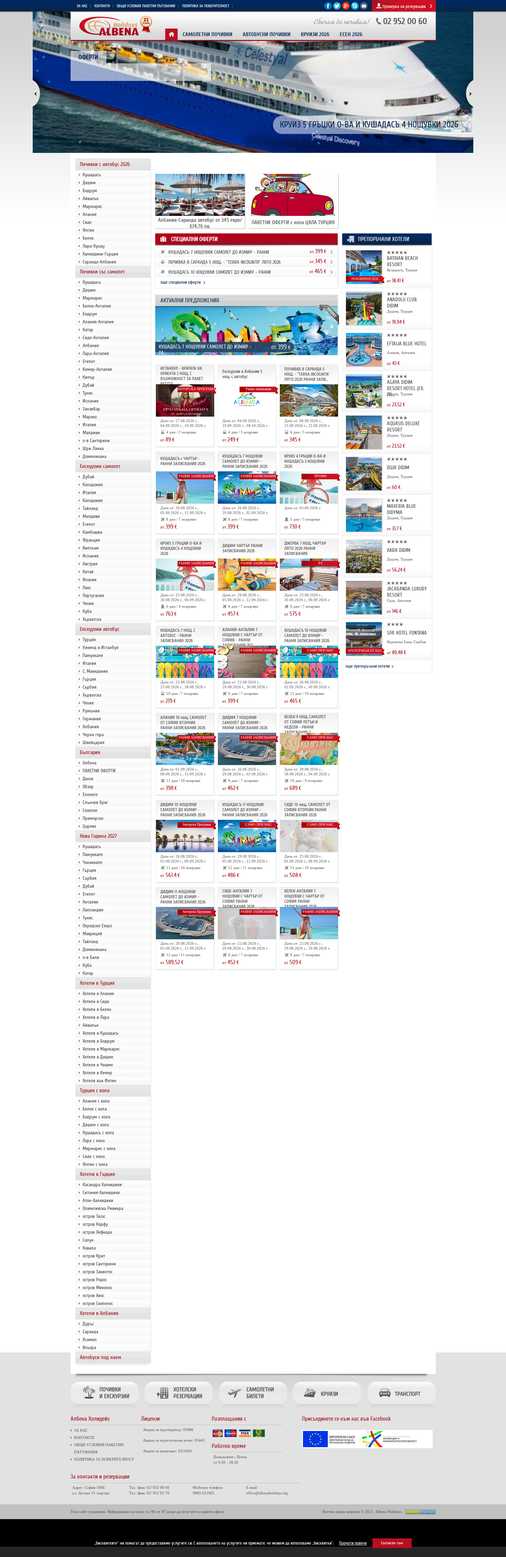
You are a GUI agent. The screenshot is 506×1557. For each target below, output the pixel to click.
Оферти (88, 57)
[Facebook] (328, 8)
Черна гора (93, 734)
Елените (90, 794)
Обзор (88, 786)
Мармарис (92, 206)
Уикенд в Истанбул (101, 647)
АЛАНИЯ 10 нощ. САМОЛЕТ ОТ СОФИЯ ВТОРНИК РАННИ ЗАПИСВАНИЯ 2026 (183, 723)
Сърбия (89, 687)
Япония (89, 579)
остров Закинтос (98, 1271)
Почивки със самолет (102, 271)
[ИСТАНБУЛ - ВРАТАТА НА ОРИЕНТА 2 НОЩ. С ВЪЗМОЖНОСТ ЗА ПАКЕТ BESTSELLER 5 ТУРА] (185, 415)
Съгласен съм (392, 1543)
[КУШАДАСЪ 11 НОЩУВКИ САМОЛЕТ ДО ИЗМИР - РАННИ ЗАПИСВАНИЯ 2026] (247, 851)
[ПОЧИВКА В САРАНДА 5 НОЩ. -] (309, 415)
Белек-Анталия (97, 306)
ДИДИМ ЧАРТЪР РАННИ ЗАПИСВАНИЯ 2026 (242, 548)
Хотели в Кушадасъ (100, 1033)
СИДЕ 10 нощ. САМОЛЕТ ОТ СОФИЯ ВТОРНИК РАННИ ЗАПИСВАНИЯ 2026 (307, 810)
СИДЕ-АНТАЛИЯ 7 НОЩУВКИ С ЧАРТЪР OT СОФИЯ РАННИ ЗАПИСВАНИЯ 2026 (242, 898)
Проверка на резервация (404, 6)
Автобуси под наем (100, 1357)
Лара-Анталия (96, 353)
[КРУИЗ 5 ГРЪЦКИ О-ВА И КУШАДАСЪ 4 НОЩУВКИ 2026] (185, 589)
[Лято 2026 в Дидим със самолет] (247, 589)
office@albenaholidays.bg (267, 1493)
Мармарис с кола (99, 1148)
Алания (89, 214)
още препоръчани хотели (368, 666)
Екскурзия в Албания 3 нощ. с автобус (242, 374)
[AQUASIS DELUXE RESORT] (364, 447)
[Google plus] (346, 8)
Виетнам (91, 548)
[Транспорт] (400, 1409)
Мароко (90, 416)
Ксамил (90, 1339)
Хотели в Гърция (97, 1174)
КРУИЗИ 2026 (315, 35)
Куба (87, 611)
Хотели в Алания (98, 993)
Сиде (87, 222)
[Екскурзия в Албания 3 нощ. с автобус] (247, 415)
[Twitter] (337, 8)
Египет (89, 361)
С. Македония (95, 671)
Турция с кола (94, 1090)
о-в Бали (91, 957)
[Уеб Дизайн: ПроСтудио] (420, 1513)
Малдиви (91, 432)
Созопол (90, 810)
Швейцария (93, 742)
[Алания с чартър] (247, 676)
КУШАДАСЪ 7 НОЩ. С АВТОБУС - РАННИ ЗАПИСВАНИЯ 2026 (178, 636)
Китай (88, 571)
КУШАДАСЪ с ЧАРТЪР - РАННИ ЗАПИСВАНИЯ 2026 (182, 461)
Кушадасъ (92, 174)
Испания (90, 401)
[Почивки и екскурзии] (106, 1409)
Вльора (89, 1347)
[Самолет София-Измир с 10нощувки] (309, 676)
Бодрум (90, 190)
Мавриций (92, 933)
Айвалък (90, 198)
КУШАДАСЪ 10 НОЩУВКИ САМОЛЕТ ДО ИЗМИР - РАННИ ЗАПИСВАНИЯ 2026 (306, 636)
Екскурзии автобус (99, 629)
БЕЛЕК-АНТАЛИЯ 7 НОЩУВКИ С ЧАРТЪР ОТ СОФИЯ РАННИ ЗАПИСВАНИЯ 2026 (304, 898)
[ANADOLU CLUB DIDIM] (364, 323)
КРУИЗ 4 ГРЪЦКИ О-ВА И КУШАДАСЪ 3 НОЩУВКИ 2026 (305, 461)
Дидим (89, 182)
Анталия (90, 902)
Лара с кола (94, 1140)
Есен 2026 (351, 35)
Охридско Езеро (97, 925)
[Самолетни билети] (252, 1409)
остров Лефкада (97, 1232)
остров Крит (94, 1255)
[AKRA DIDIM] (364, 571)
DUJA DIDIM (398, 467)
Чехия (88, 603)
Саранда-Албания (99, 261)
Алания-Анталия (98, 321)
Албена (89, 762)
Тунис (88, 393)
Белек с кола (95, 1108)
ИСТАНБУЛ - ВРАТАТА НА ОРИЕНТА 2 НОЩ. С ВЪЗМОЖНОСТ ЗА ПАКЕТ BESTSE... (181, 376)
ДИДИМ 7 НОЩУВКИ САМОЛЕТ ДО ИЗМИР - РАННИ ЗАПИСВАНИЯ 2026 (244, 723)
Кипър (89, 377)
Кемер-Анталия (97, 369)
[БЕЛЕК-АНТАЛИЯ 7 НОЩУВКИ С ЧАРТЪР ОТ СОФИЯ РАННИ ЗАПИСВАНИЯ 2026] (309, 938)
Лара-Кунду (94, 246)
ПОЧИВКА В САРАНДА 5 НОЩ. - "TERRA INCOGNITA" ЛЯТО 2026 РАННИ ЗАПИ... (307, 374)
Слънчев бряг (95, 802)
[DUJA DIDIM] (364, 489)
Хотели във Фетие (99, 1080)
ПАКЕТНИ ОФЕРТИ (99, 770)
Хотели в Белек (97, 1009)
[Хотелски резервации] (178, 1409)
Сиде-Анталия (96, 337)
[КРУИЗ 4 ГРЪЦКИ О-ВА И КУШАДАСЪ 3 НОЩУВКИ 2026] (309, 502)
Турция (89, 639)
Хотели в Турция (97, 983)
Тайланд (90, 508)
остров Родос (95, 1279)
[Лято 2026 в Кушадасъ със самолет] (185, 502)
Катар (88, 329)
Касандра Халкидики (102, 1184)
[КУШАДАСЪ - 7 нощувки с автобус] (185, 676)
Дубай (88, 385)
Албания (91, 345)
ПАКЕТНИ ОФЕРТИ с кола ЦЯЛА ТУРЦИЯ (293, 222)
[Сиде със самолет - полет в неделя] (247, 938)
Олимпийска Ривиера (103, 1208)
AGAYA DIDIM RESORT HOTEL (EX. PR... (405, 388)
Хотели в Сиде (96, 1001)
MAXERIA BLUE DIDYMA (401, 509)
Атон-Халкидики (98, 1200)
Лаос (87, 587)
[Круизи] (327, 1409)
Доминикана (94, 456)
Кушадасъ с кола (98, 1132)
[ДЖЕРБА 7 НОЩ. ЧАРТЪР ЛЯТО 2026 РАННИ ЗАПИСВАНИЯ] (309, 589)
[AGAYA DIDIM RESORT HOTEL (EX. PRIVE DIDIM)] (364, 406)
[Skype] (355, 8)
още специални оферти (180, 282)
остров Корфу (95, 1224)
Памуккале (93, 655)
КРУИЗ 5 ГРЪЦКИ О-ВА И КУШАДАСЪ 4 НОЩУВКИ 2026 (181, 548)
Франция (91, 540)
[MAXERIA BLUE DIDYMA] (364, 530)
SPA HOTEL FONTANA (407, 633)
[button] (40, 94)
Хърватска (92, 619)
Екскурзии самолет (100, 466)
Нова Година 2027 (98, 836)
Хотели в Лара (96, 1017)
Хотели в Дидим (98, 1056)
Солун (88, 1240)
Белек (88, 238)
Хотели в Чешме (98, 1064)
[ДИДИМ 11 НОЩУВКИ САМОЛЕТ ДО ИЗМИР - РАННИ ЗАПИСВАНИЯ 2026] (185, 938)
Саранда (90, 1331)
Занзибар (91, 408)
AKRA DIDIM (398, 550)
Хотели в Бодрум (99, 1041)
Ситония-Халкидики (101, 1192)
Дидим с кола (96, 1124)
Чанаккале (92, 862)
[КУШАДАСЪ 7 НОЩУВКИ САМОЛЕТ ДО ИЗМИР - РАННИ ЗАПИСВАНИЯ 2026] (247, 356)
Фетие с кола (95, 1164)
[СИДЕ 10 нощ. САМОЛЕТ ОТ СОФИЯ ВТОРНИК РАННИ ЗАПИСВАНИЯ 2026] (309, 851)
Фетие (88, 230)
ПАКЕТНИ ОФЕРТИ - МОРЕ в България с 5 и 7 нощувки (369, 125)
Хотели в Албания (99, 1313)
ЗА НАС (82, 6)
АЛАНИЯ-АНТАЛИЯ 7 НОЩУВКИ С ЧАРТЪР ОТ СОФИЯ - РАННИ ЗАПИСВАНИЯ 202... (242, 637)
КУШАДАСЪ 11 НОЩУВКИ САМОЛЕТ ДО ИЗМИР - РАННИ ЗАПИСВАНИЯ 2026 (244, 810)
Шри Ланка (93, 448)
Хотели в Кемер (97, 1072)
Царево (89, 826)
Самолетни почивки (207, 35)
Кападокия (93, 484)
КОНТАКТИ (102, 6)
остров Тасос (94, 1216)
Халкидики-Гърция (100, 254)
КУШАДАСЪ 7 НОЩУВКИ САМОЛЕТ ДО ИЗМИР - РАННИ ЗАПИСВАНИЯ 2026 (244, 461)
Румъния (91, 710)
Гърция (89, 679)
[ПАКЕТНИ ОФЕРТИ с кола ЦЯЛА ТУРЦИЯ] (293, 214)
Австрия (90, 563)
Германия (92, 718)
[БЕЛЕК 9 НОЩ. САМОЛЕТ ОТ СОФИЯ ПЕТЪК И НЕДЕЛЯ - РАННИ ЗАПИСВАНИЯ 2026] (309, 763)
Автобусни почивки (267, 35)
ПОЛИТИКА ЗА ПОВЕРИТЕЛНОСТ (205, 6)
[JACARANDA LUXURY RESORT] (364, 613)
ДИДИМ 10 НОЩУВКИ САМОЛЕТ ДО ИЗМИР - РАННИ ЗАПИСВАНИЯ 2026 (182, 810)
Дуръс (88, 1323)
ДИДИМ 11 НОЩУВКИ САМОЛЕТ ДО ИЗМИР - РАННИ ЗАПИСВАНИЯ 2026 (182, 897)
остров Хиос (93, 1295)
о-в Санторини (96, 440)
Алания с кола (96, 1101)
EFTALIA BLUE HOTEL (406, 344)
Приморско (93, 818)
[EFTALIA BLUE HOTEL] (364, 365)
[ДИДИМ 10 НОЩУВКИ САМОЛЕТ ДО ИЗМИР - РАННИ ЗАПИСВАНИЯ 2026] (185, 851)
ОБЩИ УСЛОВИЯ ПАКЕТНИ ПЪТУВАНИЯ (146, 6)
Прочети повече (353, 1543)
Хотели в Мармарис (101, 1049)
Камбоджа (92, 532)
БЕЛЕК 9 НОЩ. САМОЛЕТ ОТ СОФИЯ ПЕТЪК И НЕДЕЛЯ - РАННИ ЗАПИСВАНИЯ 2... (305, 724)
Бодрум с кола (96, 1116)
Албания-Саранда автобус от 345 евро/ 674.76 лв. (200, 223)
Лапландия (93, 909)
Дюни (88, 778)
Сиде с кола (94, 1156)
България (90, 752)
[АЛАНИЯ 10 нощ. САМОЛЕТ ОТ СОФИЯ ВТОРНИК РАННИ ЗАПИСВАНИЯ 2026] (185, 763)
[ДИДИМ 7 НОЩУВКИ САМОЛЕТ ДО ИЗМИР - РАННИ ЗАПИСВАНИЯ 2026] (247, 763)
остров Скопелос (98, 1303)
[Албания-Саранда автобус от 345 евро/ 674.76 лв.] (200, 214)
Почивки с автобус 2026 (105, 164)
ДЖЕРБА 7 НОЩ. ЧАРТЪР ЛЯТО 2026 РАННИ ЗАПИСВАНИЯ (305, 548)
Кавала (89, 1248)
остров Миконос (97, 1287)
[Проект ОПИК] (367, 1447)
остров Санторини (99, 1263)
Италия (89, 424)
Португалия (93, 595)
